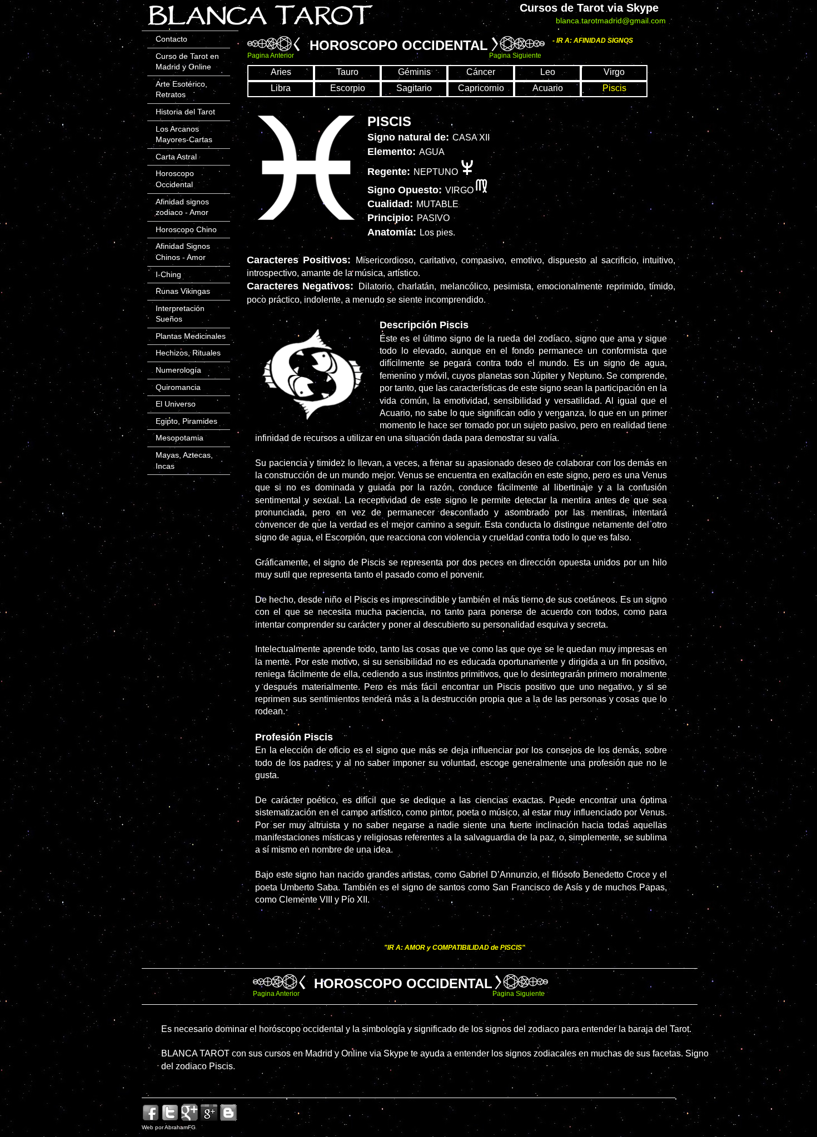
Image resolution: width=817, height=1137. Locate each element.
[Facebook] (151, 1119)
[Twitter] (170, 1119)
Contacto (171, 38)
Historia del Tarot (185, 111)
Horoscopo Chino (186, 229)
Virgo (614, 72)
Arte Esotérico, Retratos (181, 89)
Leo (547, 72)
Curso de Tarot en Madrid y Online (187, 62)
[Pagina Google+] (189, 1119)
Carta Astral (176, 156)
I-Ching (168, 274)
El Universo (176, 403)
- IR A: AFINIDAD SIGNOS (592, 40)
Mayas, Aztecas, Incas (184, 460)
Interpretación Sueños (180, 314)
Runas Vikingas (183, 291)
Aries (281, 72)
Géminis (414, 72)
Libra (281, 88)
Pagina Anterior (270, 55)
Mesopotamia (179, 437)
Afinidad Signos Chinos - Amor (183, 252)
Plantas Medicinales (191, 336)
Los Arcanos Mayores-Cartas (184, 134)
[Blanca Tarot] (260, 27)
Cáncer (480, 72)
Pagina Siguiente (515, 55)
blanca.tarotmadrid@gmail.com (611, 20)
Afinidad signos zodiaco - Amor (182, 207)
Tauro (347, 72)
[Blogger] (228, 1119)
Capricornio (481, 88)
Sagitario (414, 88)
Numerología (178, 369)
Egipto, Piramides (186, 421)
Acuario (547, 88)
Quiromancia (178, 387)
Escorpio (347, 88)
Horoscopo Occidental (175, 179)
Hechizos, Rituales (188, 352)
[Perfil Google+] (209, 1119)
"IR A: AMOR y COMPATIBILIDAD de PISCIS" (454, 947)
